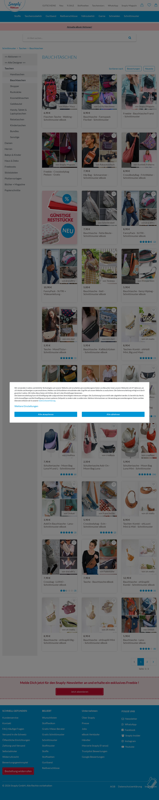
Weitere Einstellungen (26, 406)
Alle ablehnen (113, 414)
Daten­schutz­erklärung (47, 401)
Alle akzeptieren (46, 414)
